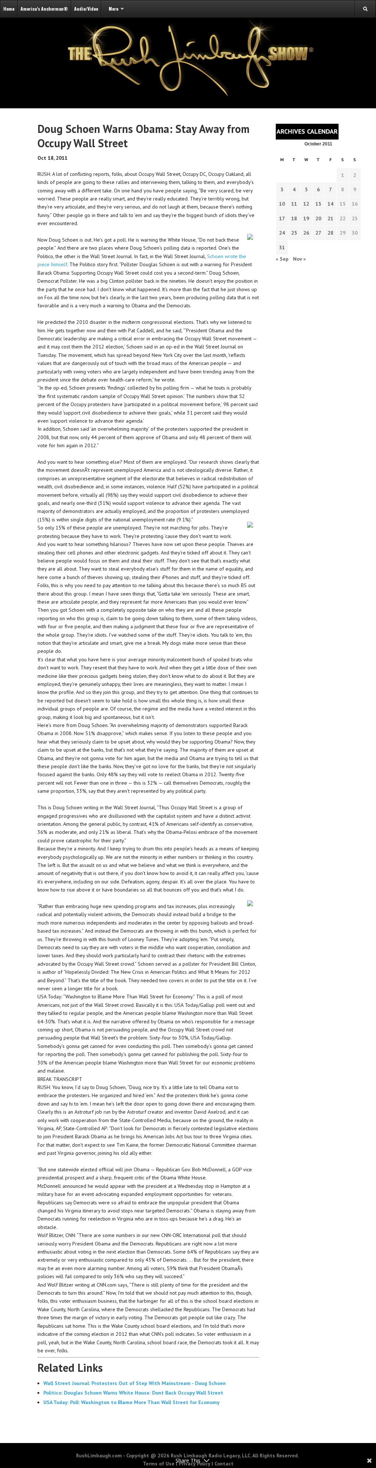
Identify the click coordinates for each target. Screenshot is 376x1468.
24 (282, 232)
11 (294, 203)
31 (282, 247)
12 (306, 203)
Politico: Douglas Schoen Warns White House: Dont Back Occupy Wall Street (133, 1392)
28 (330, 232)
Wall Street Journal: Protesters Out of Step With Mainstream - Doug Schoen (134, 1383)
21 (330, 218)
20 (318, 218)
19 (306, 218)
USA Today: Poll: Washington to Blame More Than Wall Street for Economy (131, 1402)
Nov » (299, 259)
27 (318, 232)
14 (330, 203)
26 (306, 232)
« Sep (282, 259)
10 (282, 203)
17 (282, 218)
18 (294, 218)
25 (294, 232)
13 (318, 203)
